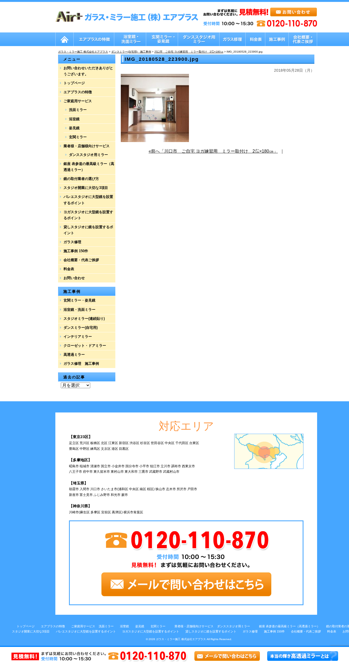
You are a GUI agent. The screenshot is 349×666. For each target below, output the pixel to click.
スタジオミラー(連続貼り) (84, 319)
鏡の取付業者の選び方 (81, 179)
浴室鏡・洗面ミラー (79, 310)
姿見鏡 (74, 128)
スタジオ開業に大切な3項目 (86, 188)
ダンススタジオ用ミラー (88, 155)
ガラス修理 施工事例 (81, 363)
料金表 (69, 269)
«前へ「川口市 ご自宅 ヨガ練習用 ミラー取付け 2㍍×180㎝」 (213, 151)
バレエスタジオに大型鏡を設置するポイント (88, 200)
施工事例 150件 (76, 251)
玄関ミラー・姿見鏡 (79, 300)
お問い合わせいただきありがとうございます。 (88, 71)
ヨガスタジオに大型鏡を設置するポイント (88, 215)
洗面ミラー (78, 110)
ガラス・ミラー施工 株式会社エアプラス (181, 639)
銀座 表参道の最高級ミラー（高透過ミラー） (89, 167)
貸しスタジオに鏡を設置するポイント (88, 230)
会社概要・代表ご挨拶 (81, 260)
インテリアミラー (78, 336)
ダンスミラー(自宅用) (81, 328)
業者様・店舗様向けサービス (87, 146)
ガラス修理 (72, 242)
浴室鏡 (74, 119)
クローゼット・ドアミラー (85, 345)
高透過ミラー (74, 354)
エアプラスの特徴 (78, 92)
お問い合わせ (74, 278)
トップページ (74, 83)
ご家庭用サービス (78, 101)
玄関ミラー (78, 137)
